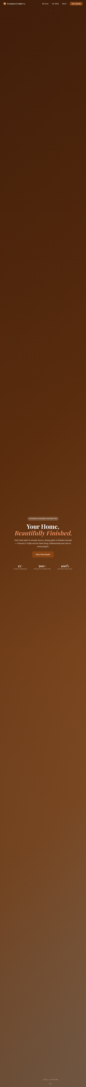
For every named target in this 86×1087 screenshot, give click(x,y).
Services (45, 4)
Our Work (55, 4)
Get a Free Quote (43, 554)
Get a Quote (76, 4)
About (64, 4)
